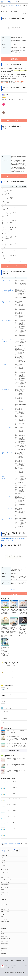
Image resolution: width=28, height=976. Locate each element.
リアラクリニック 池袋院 (7, 508)
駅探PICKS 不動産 (4, 941)
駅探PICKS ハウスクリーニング (7, 950)
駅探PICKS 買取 (4, 948)
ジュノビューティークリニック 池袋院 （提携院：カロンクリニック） (7, 290)
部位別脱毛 (3, 862)
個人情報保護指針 (20, 960)
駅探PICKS (5, 5)
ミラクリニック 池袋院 (6, 427)
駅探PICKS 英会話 (4, 943)
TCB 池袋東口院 (5, 389)
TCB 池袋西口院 (5, 364)
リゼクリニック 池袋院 (6, 280)
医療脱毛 (3, 860)
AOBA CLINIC (17, 5)
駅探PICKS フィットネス (6, 938)
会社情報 (6, 960)
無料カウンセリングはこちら (14, 120)
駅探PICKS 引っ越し (5, 946)
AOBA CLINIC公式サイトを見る (14, 59)
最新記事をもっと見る (14, 750)
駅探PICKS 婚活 (4, 953)
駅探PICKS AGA (4, 936)
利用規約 (12, 960)
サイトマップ (3, 931)
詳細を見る (14, 589)
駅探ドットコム (4, 933)
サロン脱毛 (3, 857)
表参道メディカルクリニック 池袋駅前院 (7, 340)
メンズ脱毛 (3, 865)
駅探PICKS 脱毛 (11, 5)
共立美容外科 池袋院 (6, 320)
